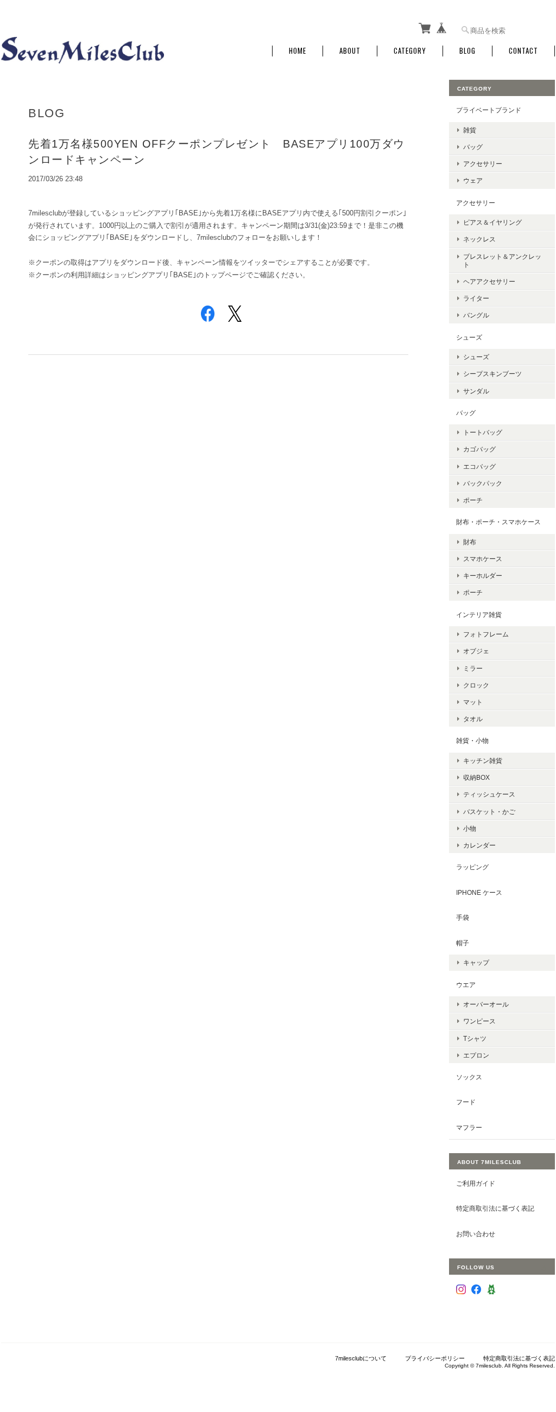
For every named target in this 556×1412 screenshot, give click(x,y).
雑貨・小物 (472, 740)
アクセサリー (482, 163)
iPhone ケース (479, 892)
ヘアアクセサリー (489, 281)
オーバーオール (486, 1004)
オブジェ (476, 650)
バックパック (482, 483)
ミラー (473, 668)
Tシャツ (474, 1038)
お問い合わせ (475, 1233)
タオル (473, 718)
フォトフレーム (486, 634)
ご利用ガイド (475, 1183)
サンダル (476, 391)
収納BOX (476, 777)
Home (297, 51)
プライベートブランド (488, 109)
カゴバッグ (479, 449)
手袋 (462, 917)
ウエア (466, 984)
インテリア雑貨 (479, 614)
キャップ (476, 962)
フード (466, 1101)
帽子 (462, 942)
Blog (467, 51)
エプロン (476, 1055)
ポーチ (473, 500)
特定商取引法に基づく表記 (495, 1208)
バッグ (473, 146)
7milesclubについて (361, 1358)
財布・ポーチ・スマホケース (498, 521)
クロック (476, 685)
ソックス (469, 1076)
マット (473, 701)
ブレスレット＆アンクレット (502, 260)
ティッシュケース (489, 794)
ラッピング (472, 866)
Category (410, 51)
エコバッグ (479, 466)
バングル (476, 315)
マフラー (469, 1127)
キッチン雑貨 (482, 760)
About (350, 51)
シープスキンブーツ (492, 373)
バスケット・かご (489, 811)
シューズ (469, 337)
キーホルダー (482, 575)
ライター (476, 298)
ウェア (473, 180)
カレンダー (479, 845)
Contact (523, 51)
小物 (469, 828)
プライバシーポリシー (435, 1358)
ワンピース (479, 1021)
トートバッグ (482, 432)
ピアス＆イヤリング (492, 222)
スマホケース (482, 558)
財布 (469, 541)
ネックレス (479, 239)
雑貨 (469, 129)
